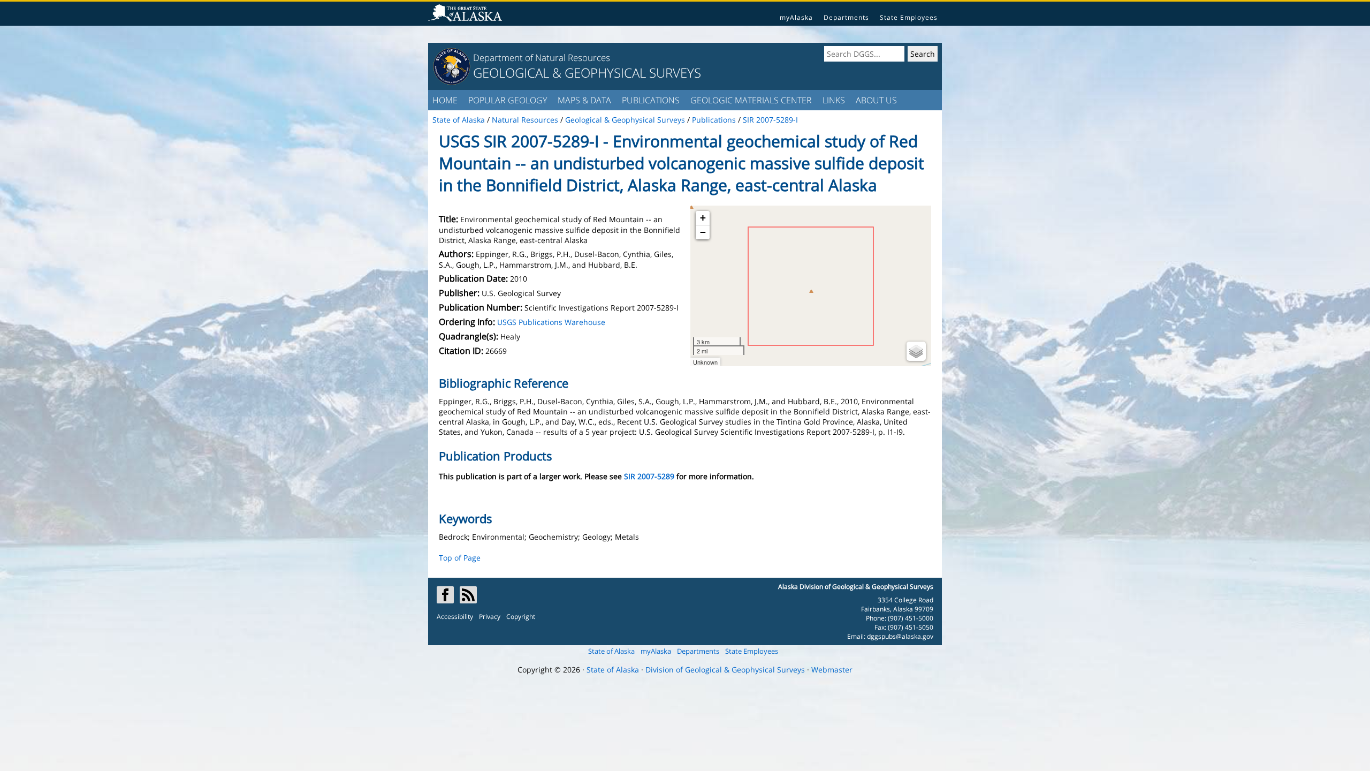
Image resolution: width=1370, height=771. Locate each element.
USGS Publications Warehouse (551, 322)
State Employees (909, 17)
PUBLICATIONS (651, 100)
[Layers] (916, 351)
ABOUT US (876, 100)
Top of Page (460, 558)
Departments (846, 17)
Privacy (489, 616)
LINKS (834, 100)
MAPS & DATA (584, 100)
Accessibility (455, 616)
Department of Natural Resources (541, 57)
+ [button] (703, 217)
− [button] (703, 232)
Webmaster (832, 669)
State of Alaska (611, 651)
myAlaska (796, 17)
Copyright (520, 616)
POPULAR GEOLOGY (507, 100)
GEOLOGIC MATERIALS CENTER (751, 100)
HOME (445, 100)
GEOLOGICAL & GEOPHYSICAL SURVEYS (587, 72)
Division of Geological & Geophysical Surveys (725, 669)
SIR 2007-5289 (649, 476)
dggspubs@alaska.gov (900, 636)
